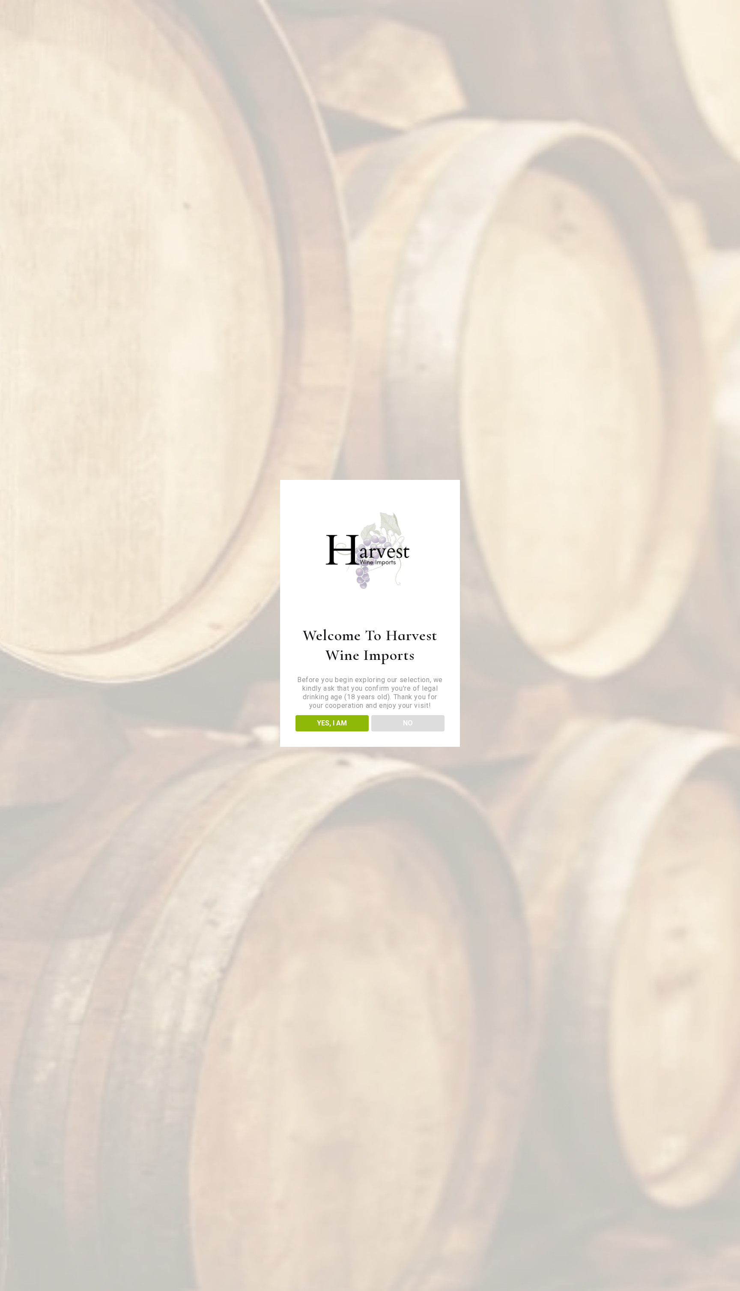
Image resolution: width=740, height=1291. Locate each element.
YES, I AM (332, 723)
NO (408, 723)
